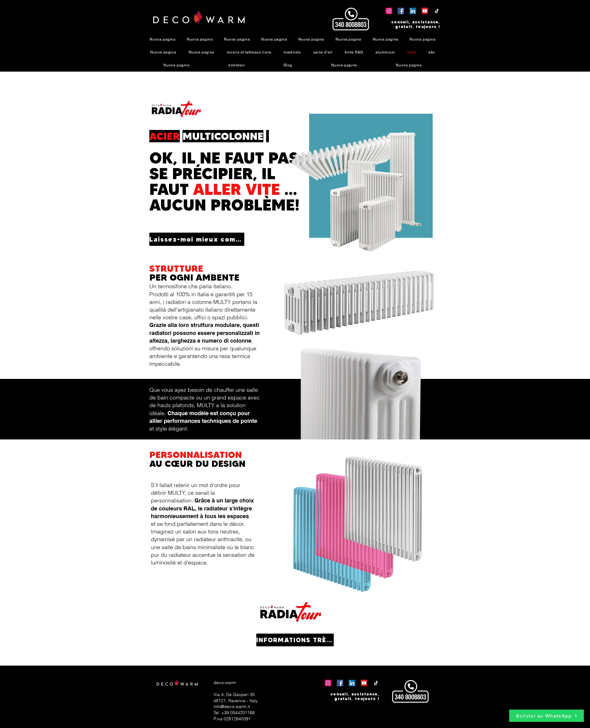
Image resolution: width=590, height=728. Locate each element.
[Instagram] (389, 11)
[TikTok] (437, 11)
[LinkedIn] (413, 11)
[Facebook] (401, 11)
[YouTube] (425, 11)
